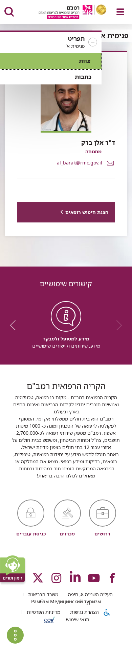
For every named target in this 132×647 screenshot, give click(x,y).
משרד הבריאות (42, 594)
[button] (51, 42)
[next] (15, 325)
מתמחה (93, 151)
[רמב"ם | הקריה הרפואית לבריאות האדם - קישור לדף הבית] (64, 12)
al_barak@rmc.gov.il (79, 162)
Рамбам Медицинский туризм (66, 601)
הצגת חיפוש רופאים (86, 212)
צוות (84, 61)
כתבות (83, 77)
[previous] (116, 325)
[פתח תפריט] (120, 11)
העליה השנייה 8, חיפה (90, 594)
